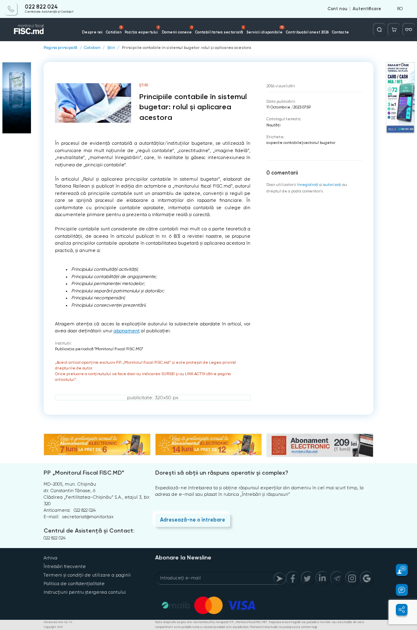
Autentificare (367, 9)
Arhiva (50, 558)
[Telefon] (11, 9)
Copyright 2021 (53, 627)
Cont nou (337, 9)
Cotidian (114, 29)
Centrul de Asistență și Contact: (89, 530)
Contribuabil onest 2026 (307, 32)
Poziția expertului (141, 29)
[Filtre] (409, 29)
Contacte (340, 32)
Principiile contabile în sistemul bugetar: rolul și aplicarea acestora (186, 48)
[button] (398, 570)
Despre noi (92, 32)
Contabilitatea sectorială (219, 29)
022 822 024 (41, 7)
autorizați (332, 184)
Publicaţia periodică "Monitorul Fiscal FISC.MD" (99, 349)
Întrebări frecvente (65, 566)
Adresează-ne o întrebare (192, 520)
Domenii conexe (177, 29)
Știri (111, 48)
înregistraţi (307, 184)
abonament (127, 331)
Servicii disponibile (264, 29)
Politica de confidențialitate (74, 583)
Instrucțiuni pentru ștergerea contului (85, 592)
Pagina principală (60, 48)
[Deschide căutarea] (379, 29)
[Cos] (394, 29)
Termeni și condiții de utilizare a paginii (87, 575)
